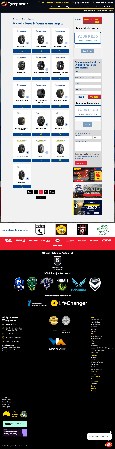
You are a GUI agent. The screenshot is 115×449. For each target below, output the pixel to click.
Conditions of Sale (23, 446)
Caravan (93, 343)
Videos (110, 10)
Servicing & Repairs (97, 362)
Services (81, 7)
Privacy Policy (86, 156)
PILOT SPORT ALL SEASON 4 (60, 73)
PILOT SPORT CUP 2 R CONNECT (21, 129)
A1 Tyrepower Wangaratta (55, 2)
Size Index (5, 397)
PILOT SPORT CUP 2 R (60, 100)
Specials (90, 7)
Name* (77, 72)
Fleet (85, 10)
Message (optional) (80, 141)
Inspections (94, 360)
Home (16, 19)
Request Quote (81, 163)
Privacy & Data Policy (12, 446)
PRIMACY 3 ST (60, 156)
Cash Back (94, 384)
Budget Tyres (6, 404)
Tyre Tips (93, 331)
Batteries (93, 357)
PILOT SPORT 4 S (41, 46)
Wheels (60, 7)
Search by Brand (96, 324)
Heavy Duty (94, 353)
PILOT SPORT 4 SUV (60, 46)
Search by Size (95, 322)
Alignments (70, 7)
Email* (77, 84)
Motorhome (94, 346)
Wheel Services (95, 367)
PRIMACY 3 (41, 156)
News (99, 10)
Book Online (109, 7)
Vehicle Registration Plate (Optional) (82, 134)
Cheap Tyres (6, 407)
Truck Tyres (94, 327)
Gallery (104, 10)
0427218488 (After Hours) (13, 337)
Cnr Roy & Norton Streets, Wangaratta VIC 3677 (15, 329)
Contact (98, 7)
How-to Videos (6, 400)
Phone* (85, 78)
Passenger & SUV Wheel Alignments (102, 348)
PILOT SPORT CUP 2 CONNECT (41, 101)
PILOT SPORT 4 (21, 46)
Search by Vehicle (96, 320)
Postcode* (78, 90)
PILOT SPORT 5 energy (41, 73)
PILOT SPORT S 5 (60, 128)
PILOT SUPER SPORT (22, 156)
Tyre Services (95, 364)
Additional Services (96, 369)
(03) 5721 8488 (82, 2)
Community (92, 10)
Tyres (53, 7)
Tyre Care (93, 329)
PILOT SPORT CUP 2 (22, 100)
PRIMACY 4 (21, 182)
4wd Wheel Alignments (98, 350)
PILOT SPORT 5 (21, 73)
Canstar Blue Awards (8, 402)
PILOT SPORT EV (41, 128)
